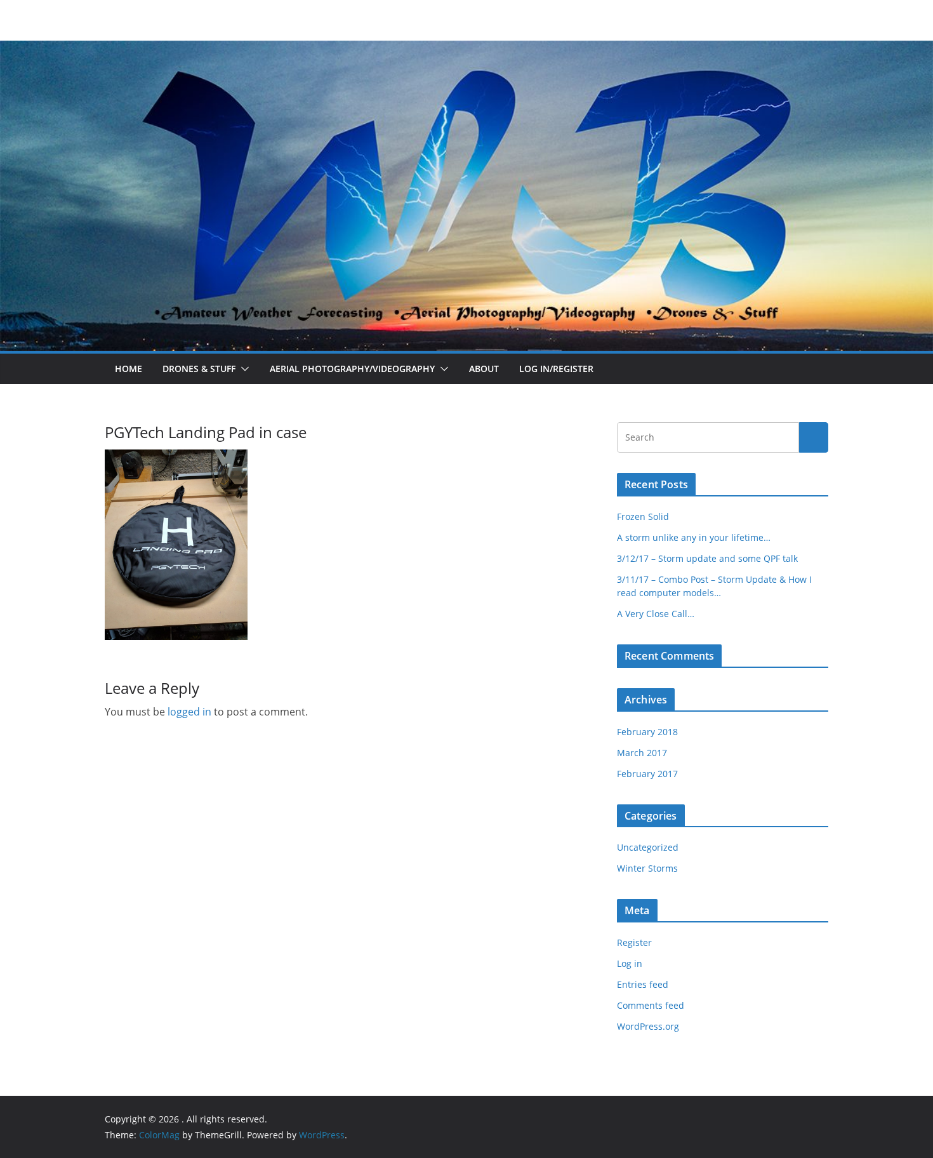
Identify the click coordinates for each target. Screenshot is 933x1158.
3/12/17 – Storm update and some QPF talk (707, 558)
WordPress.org (648, 1026)
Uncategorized (647, 847)
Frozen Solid (643, 516)
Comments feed (650, 1005)
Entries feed (642, 984)
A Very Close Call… (655, 614)
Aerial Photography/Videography (352, 369)
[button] (242, 369)
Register (634, 942)
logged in (189, 712)
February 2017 (647, 774)
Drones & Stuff (198, 369)
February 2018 (647, 732)
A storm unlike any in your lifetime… (694, 537)
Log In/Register (556, 369)
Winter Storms (647, 868)
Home (128, 369)
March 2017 (642, 753)
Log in (629, 963)
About (484, 369)
